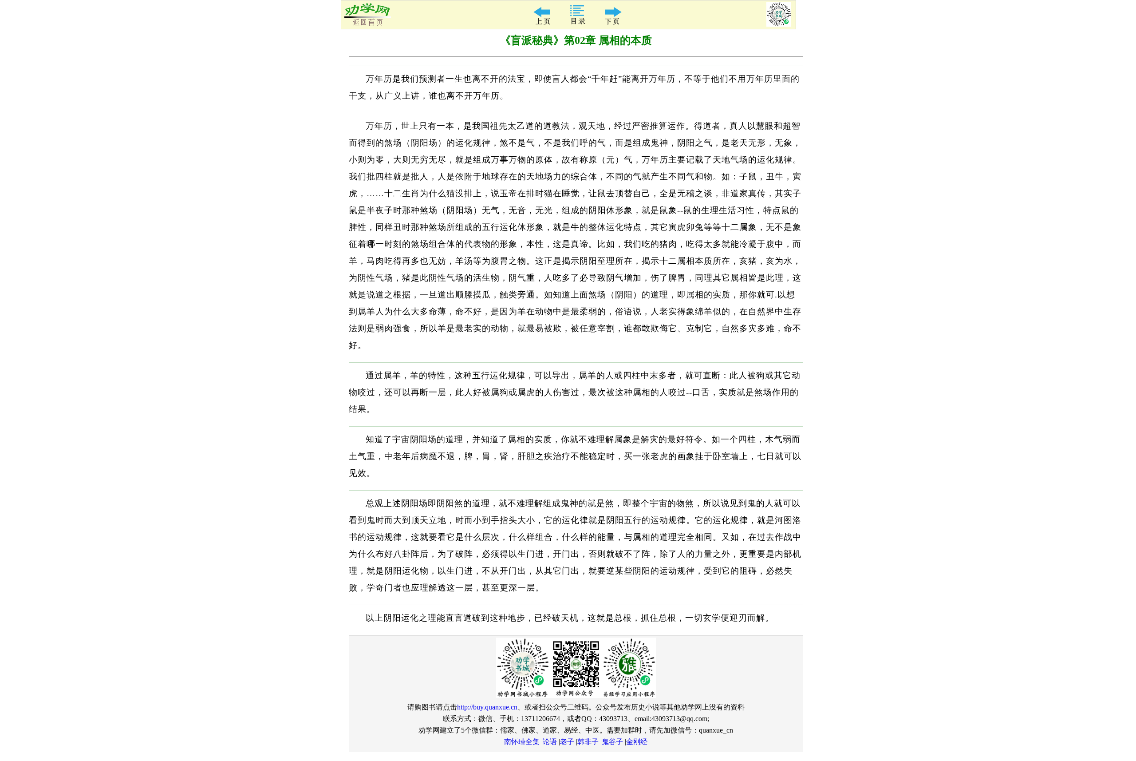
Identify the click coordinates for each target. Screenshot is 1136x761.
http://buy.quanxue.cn (487, 707)
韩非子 (588, 741)
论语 (550, 741)
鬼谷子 (612, 741)
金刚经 (636, 741)
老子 (567, 741)
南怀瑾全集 (522, 741)
